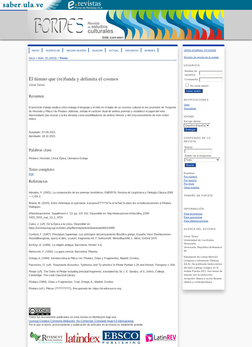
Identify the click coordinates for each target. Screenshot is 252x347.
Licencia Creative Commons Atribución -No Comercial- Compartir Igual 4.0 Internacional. (81, 320)
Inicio (35, 50)
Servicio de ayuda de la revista (201, 57)
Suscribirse (190, 108)
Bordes (150, 50)
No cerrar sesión (199, 85)
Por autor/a (190, 180)
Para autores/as (193, 217)
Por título (189, 183)
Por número (190, 176)
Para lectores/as (193, 213)
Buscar (97, 50)
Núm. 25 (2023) (47, 58)
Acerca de (53, 50)
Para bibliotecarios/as (196, 221)
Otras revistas (191, 187)
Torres (64, 58)
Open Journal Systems (200, 50)
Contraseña (191, 79)
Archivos (131, 50)
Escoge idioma (192, 121)
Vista (186, 104)
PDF (31, 174)
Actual (114, 50)
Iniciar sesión (76, 50)
